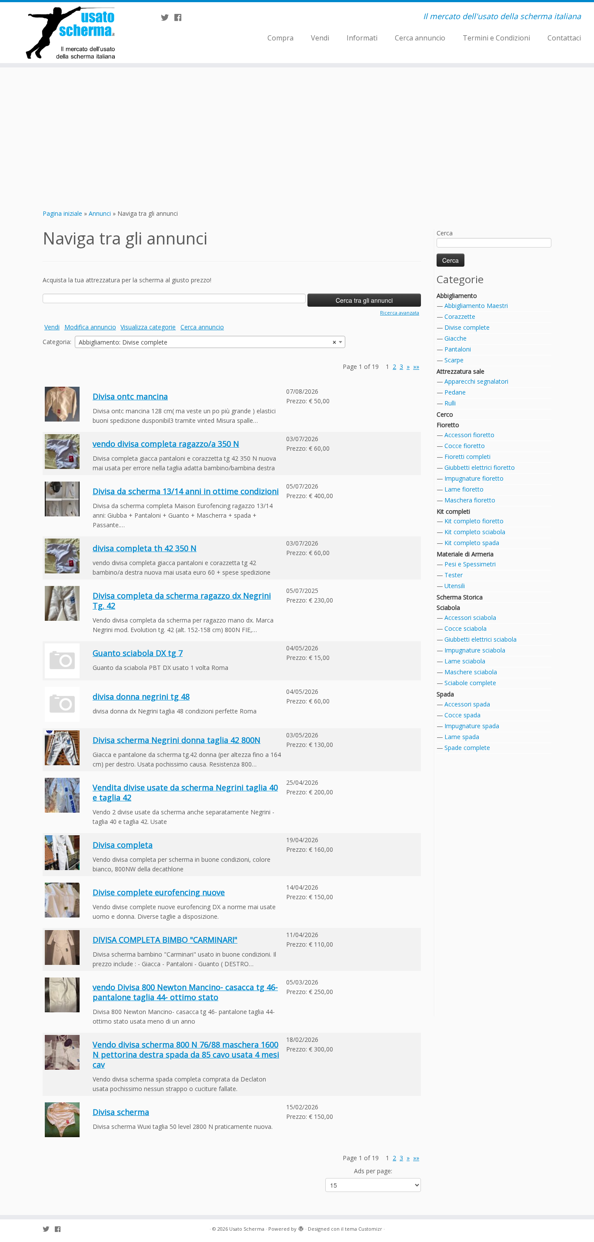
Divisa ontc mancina (130, 396)
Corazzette (459, 316)
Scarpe (454, 360)
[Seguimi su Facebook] (180, 17)
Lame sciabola (464, 661)
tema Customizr (363, 1228)
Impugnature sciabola (474, 650)
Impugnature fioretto (474, 478)
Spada (445, 694)
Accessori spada (467, 704)
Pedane (455, 392)
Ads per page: (373, 1171)
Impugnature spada (471, 726)
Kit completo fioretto (474, 521)
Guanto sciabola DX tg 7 (138, 653)
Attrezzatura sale (460, 371)
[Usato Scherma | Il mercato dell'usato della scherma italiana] (68, 33)
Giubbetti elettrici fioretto (479, 467)
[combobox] (210, 342)
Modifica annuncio (90, 327)
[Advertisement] (297, 137)
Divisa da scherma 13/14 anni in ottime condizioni (186, 491)
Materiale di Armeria (465, 554)
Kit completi (453, 511)
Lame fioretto (464, 489)
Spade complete (467, 747)
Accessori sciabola (470, 617)
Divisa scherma (121, 1112)
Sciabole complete (470, 683)
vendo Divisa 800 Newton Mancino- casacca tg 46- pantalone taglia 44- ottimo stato (185, 992)
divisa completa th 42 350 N (145, 548)
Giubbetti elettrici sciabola (480, 639)
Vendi (320, 38)
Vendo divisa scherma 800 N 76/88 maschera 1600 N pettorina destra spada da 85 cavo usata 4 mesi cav (186, 1054)
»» (416, 366)
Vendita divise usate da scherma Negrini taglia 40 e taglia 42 (185, 792)
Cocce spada (462, 715)
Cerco (445, 414)
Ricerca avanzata (399, 312)
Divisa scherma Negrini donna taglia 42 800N (176, 740)
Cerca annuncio (420, 38)
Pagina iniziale (62, 213)
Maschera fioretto (469, 500)
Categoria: (57, 342)
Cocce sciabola (465, 628)
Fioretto (448, 425)
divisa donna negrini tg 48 (141, 696)
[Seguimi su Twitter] (167, 17)
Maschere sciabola (470, 672)
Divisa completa (123, 845)
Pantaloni (457, 349)
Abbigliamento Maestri (476, 305)
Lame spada (461, 737)
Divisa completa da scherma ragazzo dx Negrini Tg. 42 (182, 600)
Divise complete (467, 327)
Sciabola (448, 607)
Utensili (454, 586)
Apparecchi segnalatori (476, 381)
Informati (362, 38)
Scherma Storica (460, 597)
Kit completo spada (471, 543)
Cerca (445, 233)
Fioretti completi (467, 456)
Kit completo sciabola (474, 532)
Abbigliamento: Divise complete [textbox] (207, 342)
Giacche (455, 338)
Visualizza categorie (148, 327)
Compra (280, 38)
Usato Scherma (246, 1228)
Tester (453, 575)
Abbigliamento (457, 295)
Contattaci (564, 38)
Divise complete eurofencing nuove (159, 892)
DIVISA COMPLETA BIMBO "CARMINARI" (165, 939)
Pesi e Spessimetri (470, 564)
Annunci (100, 213)
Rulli (450, 403)
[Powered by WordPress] (301, 1227)
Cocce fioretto (464, 446)
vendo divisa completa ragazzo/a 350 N (166, 444)
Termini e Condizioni (496, 38)
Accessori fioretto (469, 435)
